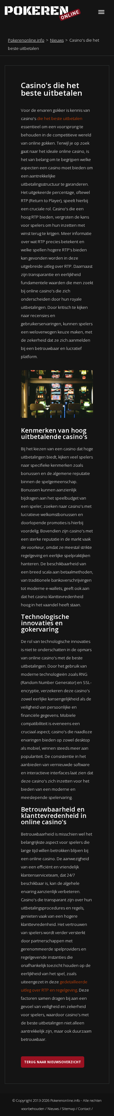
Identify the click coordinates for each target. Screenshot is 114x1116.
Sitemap (68, 1108)
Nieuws (57, 40)
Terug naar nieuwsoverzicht (52, 1062)
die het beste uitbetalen (59, 118)
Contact (84, 1108)
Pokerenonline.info (26, 40)
